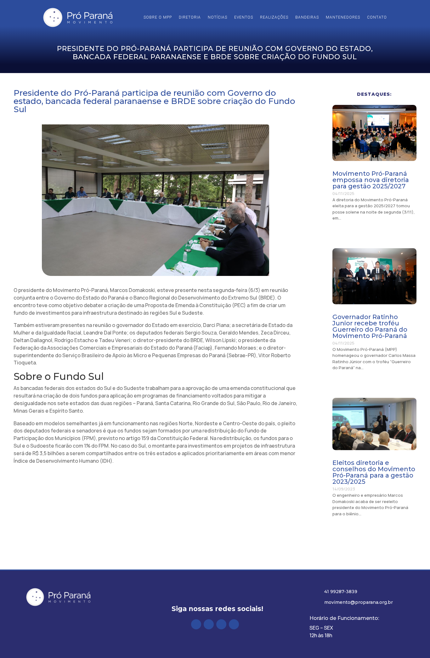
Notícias (217, 17)
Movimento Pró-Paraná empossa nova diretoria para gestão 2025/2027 (370, 180)
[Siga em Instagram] (209, 624)
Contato (377, 17)
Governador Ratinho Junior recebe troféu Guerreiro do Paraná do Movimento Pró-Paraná (369, 326)
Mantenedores (343, 17)
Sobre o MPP (158, 17)
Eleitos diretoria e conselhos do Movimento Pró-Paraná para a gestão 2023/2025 (373, 472)
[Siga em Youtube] (234, 624)
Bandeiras (307, 17)
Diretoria (190, 17)
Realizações (274, 17)
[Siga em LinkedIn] (221, 624)
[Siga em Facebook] (196, 624)
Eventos (243, 17)
